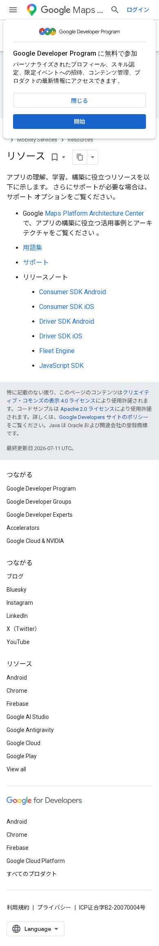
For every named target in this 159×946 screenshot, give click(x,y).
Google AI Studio (28, 717)
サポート (36, 262)
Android (17, 677)
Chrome (17, 690)
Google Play (22, 756)
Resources (80, 140)
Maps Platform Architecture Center (94, 213)
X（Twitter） (23, 629)
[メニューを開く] (13, 10)
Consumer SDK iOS (66, 307)
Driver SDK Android (66, 321)
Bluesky (16, 589)
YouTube (18, 642)
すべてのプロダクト (32, 874)
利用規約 (18, 907)
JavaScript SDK (61, 365)
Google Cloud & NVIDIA (35, 541)
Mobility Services (37, 140)
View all (16, 769)
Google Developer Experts (40, 514)
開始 (79, 121)
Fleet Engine (57, 351)
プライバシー (54, 907)
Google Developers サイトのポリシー (103, 417)
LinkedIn (17, 616)
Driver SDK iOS (60, 336)
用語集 (32, 248)
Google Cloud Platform (36, 861)
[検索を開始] (115, 10)
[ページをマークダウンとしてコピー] (80, 157)
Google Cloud (23, 743)
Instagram (20, 602)
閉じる (79, 100)
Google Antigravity (30, 730)
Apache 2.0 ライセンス (87, 409)
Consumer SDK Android (72, 292)
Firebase (18, 703)
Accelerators (23, 528)
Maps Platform (88, 10)
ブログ (15, 576)
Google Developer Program (41, 488)
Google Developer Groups (39, 501)
